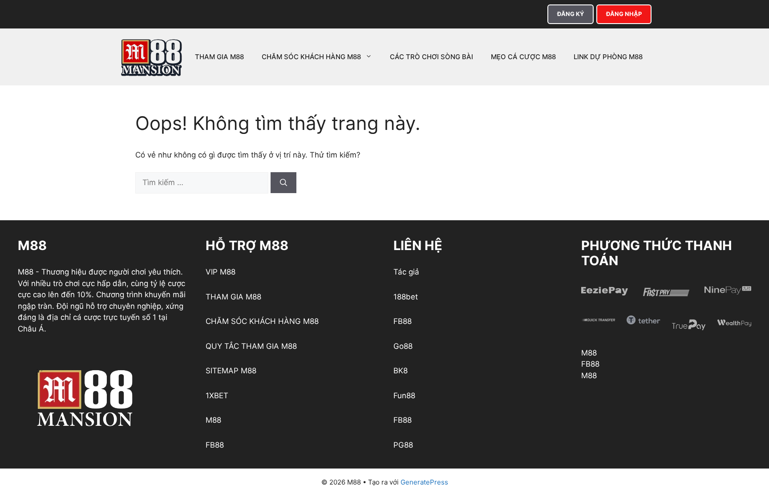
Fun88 (404, 395)
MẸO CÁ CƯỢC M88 (523, 57)
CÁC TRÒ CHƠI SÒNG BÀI (431, 57)
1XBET (217, 395)
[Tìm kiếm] (283, 182)
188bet (405, 296)
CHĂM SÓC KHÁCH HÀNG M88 (311, 57)
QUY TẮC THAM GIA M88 (251, 346)
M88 (213, 420)
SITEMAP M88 (231, 370)
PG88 (403, 444)
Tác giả (406, 271)
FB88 (215, 444)
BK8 (400, 370)
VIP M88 (220, 271)
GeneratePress (424, 482)
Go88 (403, 346)
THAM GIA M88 (219, 57)
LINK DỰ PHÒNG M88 (608, 57)
